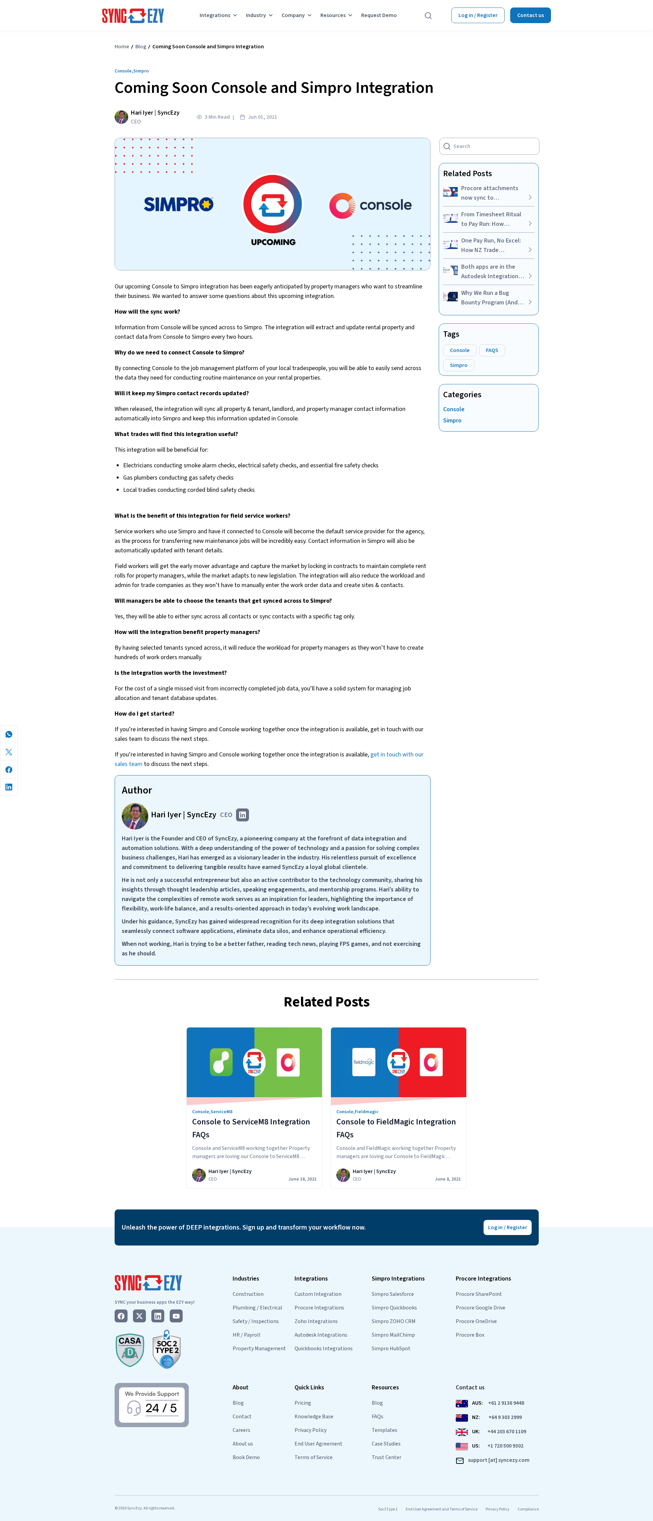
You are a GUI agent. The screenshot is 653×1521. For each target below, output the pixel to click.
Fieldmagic (367, 1111)
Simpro (141, 71)
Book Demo (246, 1457)
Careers (241, 1430)
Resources (333, 15)
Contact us (530, 15)
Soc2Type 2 (388, 1509)
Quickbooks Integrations (324, 1348)
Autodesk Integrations (321, 1335)
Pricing (303, 1403)
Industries (246, 1278)
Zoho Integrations (316, 1321)
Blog (140, 46)
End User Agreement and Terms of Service (442, 1509)
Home (122, 46)
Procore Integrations (319, 1307)
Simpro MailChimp (393, 1335)
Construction (248, 1294)
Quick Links (309, 1387)
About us (243, 1444)
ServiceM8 (221, 1111)
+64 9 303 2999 (505, 1417)
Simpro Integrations (398, 1278)
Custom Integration (318, 1294)
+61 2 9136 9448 (506, 1403)
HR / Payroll (247, 1335)
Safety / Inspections (256, 1321)
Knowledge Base (314, 1416)
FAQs (377, 1416)
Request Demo (379, 15)
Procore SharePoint (479, 1294)
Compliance (528, 1509)
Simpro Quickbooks (394, 1307)
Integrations (215, 15)
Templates (384, 1430)
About (241, 1387)
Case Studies (386, 1444)
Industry (256, 15)
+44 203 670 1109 (506, 1431)
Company (293, 15)
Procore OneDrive (476, 1321)
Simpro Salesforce (393, 1294)
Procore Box (470, 1335)
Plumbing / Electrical (257, 1307)
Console (123, 71)
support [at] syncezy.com (499, 1460)
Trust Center (386, 1457)
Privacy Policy (310, 1430)
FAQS (492, 350)
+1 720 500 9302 (505, 1446)
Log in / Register (478, 15)
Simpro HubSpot (391, 1348)
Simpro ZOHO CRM (394, 1321)
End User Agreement (318, 1444)
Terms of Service (314, 1457)
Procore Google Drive (480, 1307)
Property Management (259, 1348)
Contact (242, 1416)
